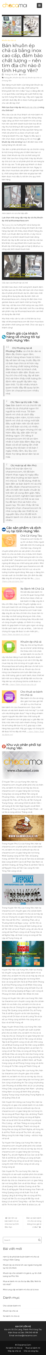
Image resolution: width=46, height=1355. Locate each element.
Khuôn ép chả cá (9, 40)
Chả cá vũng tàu (31, 1351)
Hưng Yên (9, 225)
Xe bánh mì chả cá (11, 1316)
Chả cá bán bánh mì (12, 1306)
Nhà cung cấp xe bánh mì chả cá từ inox (21, 1289)
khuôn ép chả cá (20, 78)
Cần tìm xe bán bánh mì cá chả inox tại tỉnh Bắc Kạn (12, 1222)
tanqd (23, 74)
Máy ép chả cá (14, 1351)
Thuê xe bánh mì (32, 1348)
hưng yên (8, 78)
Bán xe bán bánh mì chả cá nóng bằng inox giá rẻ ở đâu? (33, 1222)
